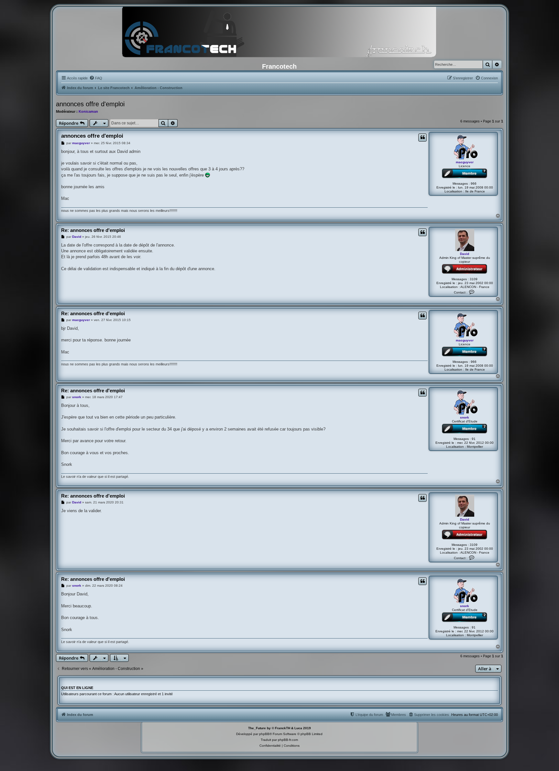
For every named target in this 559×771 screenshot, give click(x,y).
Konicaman (88, 111)
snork (464, 417)
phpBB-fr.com (288, 740)
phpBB (264, 734)
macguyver (465, 162)
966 (474, 183)
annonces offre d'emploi (90, 104)
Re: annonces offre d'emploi (93, 230)
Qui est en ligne (77, 688)
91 (474, 439)
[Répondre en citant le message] (422, 137)
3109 (473, 279)
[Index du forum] (279, 34)
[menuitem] (95, 78)
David (464, 254)
